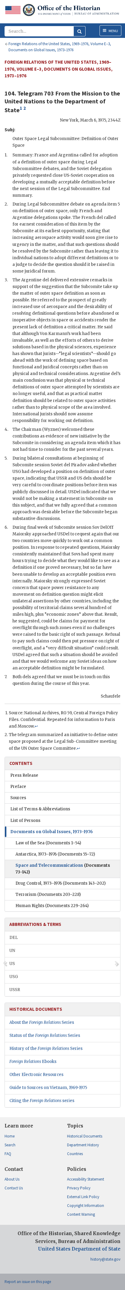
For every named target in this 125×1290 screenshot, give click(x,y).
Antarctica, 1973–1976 (55, 854)
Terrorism (48, 894)
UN (12, 950)
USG (13, 976)
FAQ (8, 1153)
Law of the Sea (48, 843)
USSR (14, 989)
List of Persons (25, 820)
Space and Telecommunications (62, 869)
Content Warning (81, 1214)
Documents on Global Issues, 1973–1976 (51, 831)
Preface (18, 786)
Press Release (24, 775)
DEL (13, 937)
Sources (18, 797)
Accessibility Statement (85, 1179)
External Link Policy (83, 1196)
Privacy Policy (78, 1188)
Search (10, 1145)
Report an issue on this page (28, 1281)
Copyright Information (85, 1205)
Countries (75, 1153)
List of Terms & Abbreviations (40, 809)
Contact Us (14, 1188)
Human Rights (52, 905)
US (12, 963)
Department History (83, 1145)
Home (10, 1136)
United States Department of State (79, 1249)
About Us (12, 1179)
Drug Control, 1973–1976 (60, 883)
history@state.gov (105, 1259)
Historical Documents (84, 1136)
